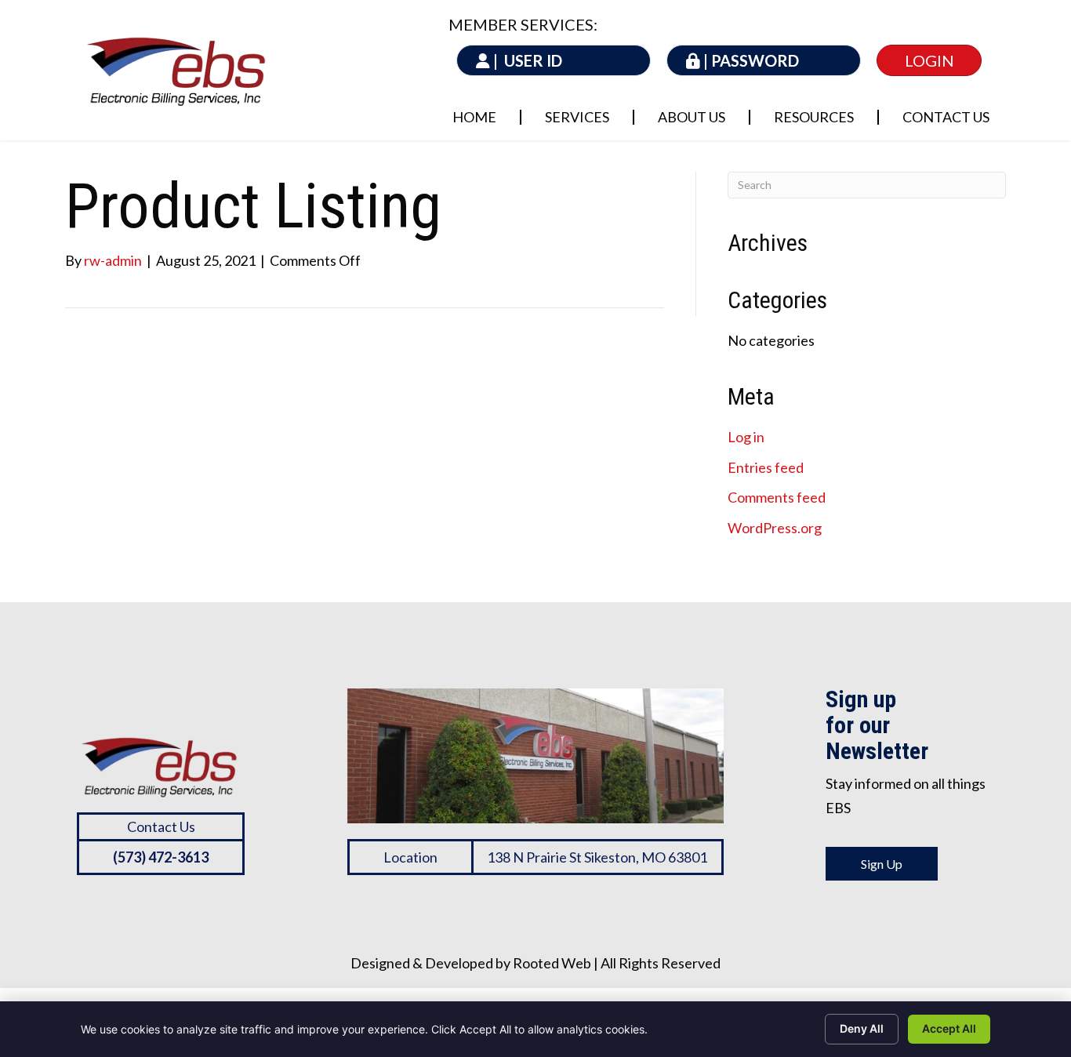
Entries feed (766, 467)
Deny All (862, 1028)
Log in (746, 436)
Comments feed (777, 497)
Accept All (949, 1028)
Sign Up (881, 863)
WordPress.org (775, 527)
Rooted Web (552, 963)
